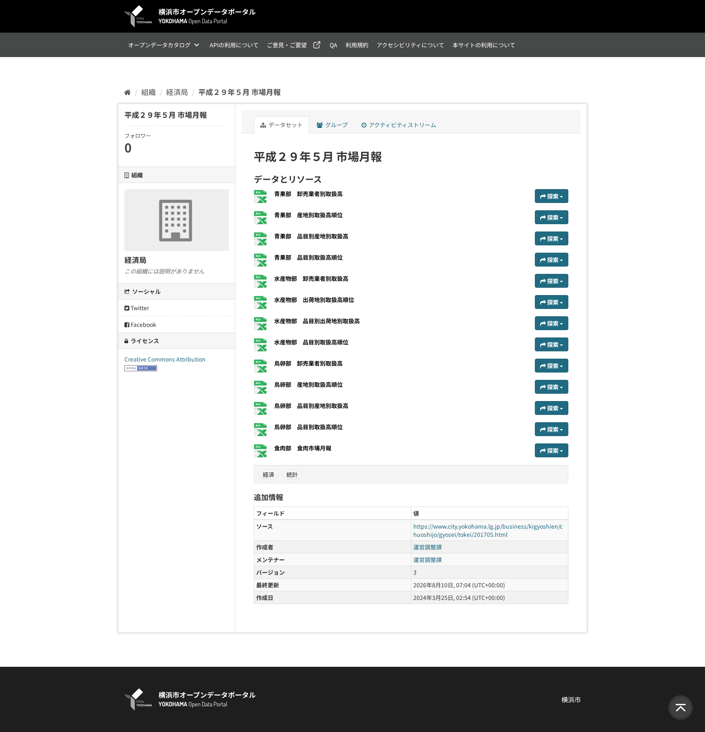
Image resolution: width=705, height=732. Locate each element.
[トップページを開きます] (190, 16)
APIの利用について (234, 45)
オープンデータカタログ (159, 45)
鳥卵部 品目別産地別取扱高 (311, 405)
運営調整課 (427, 547)
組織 (148, 91)
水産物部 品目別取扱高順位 (311, 342)
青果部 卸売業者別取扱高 (308, 194)
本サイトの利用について (483, 45)
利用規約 (357, 45)
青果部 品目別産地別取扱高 (311, 236)
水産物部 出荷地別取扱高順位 (314, 299)
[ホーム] (127, 91)
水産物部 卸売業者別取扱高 (311, 278)
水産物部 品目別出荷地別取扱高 (317, 321)
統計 (292, 474)
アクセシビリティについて (410, 45)
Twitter (139, 308)
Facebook (142, 324)
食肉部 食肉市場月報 (302, 448)
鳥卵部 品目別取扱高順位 (308, 427)
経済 (268, 474)
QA (333, 45)
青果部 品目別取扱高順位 (308, 257)
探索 (553, 196)
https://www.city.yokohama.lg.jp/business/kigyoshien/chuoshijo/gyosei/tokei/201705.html (488, 530)
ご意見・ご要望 (287, 45)
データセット (285, 125)
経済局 (177, 91)
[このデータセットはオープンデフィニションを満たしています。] (140, 367)
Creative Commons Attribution (165, 359)
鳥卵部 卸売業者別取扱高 (308, 363)
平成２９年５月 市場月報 (239, 91)
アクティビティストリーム (402, 125)
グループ (336, 125)
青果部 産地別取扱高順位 (308, 215)
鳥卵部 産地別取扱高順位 (308, 384)
